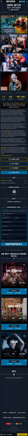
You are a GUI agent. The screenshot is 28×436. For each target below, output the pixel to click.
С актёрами (13, 104)
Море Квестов (14, 10)
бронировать (22, 434)
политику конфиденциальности (14, 240)
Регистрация (9, 434)
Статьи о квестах (21, 412)
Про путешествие (21, 105)
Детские (4, 104)
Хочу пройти (9, 292)
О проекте (5, 412)
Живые (21, 102)
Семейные (9, 104)
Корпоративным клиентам (19, 417)
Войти (4, 434)
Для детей (12, 102)
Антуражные (15, 105)
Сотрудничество (12, 412)
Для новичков (9, 105)
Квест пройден (18, 292)
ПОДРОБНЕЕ (14, 290)
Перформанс (16, 102)
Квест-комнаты (6, 102)
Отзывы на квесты (7, 417)
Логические (16, 107)
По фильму (18, 104)
